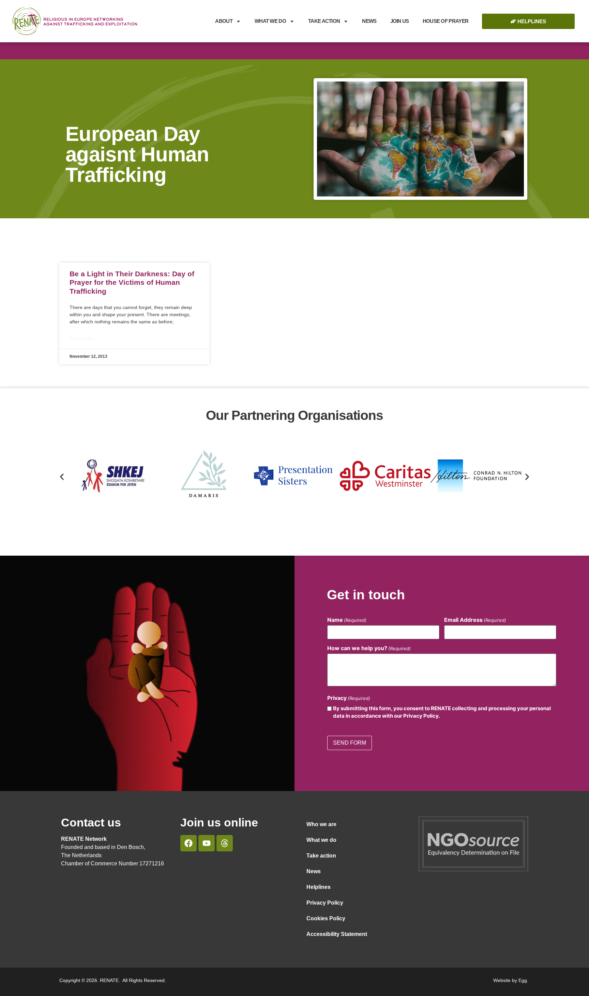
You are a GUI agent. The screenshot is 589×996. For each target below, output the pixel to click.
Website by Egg (510, 980)
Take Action (324, 21)
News (369, 21)
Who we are (321, 824)
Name (346, 619)
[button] (62, 477)
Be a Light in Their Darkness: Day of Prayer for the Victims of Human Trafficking (132, 282)
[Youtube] (206, 843)
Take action (321, 856)
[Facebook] (188, 843)
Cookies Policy (325, 918)
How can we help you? (369, 648)
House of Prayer (446, 21)
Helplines (318, 887)
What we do (270, 21)
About (223, 21)
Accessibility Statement (336, 934)
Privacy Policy (324, 903)
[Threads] (224, 843)
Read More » (84, 338)
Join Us (399, 21)
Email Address (475, 619)
